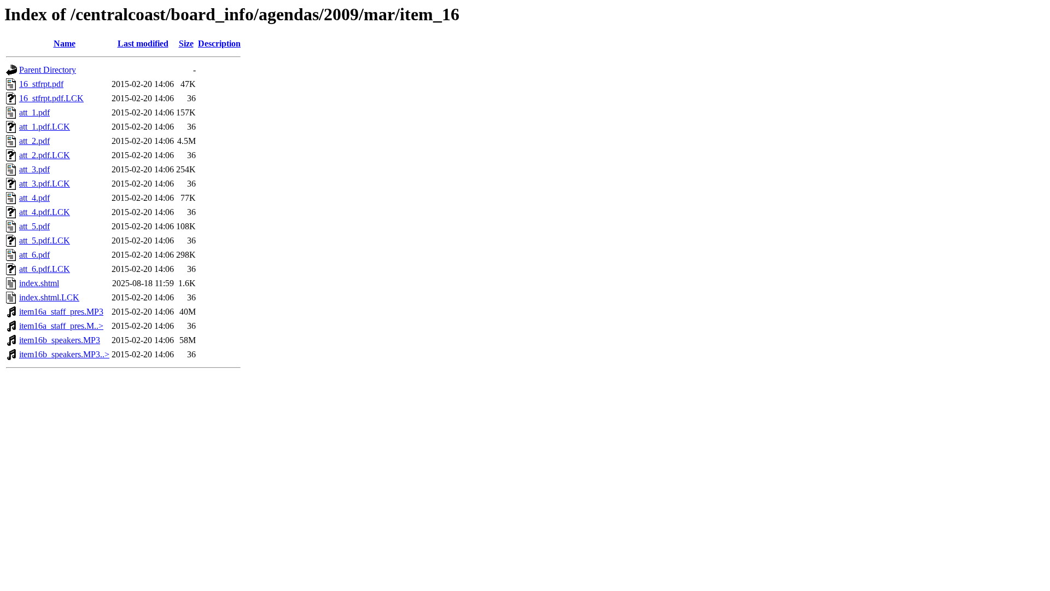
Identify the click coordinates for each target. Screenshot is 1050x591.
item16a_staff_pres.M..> (61, 326)
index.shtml (39, 283)
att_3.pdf (34, 169)
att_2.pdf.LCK (44, 155)
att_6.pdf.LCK (44, 269)
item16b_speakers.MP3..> (64, 354)
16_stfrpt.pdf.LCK (51, 98)
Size (186, 43)
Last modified (143, 43)
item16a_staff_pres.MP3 (61, 311)
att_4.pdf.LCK (44, 212)
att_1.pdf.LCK (44, 126)
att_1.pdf (34, 112)
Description (219, 43)
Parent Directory (47, 69)
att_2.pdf (34, 141)
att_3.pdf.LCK (44, 183)
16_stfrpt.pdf (41, 84)
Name (64, 43)
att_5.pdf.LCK (44, 240)
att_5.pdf (34, 226)
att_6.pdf (34, 254)
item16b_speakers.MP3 (59, 340)
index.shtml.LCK (49, 297)
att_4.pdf (34, 197)
